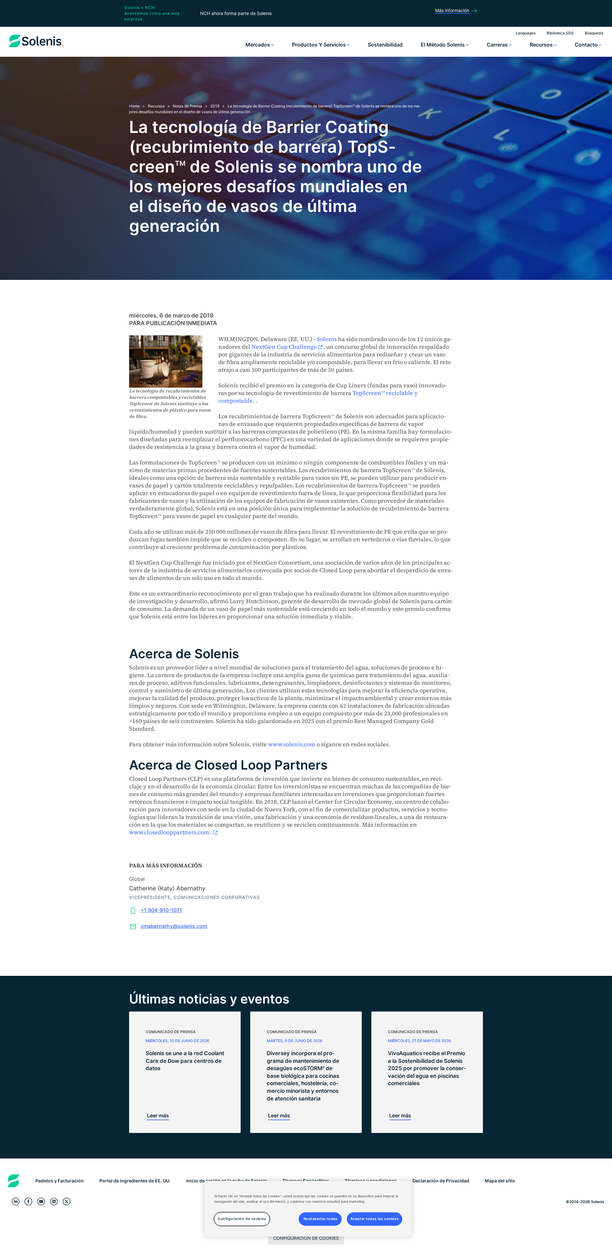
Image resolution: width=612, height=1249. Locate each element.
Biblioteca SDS (560, 33)
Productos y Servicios (319, 44)
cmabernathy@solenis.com (174, 926)
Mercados (258, 44)
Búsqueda (594, 33)
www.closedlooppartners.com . (170, 832)
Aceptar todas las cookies (374, 1218)
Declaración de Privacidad (440, 1180)
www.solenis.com (291, 744)
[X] (66, 1202)
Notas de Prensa (187, 106)
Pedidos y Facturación (59, 1180)
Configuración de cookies (306, 1238)
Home (134, 106)
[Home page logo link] (36, 47)
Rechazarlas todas (320, 1218)
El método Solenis (443, 44)
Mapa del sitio (500, 1180)
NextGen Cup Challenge (284, 347)
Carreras (498, 44)
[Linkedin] (15, 1202)
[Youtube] (41, 1202)
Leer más (158, 1115)
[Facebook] (28, 1202)
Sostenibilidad (385, 44)
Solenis (327, 339)
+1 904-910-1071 (161, 910)
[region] (308, 1209)
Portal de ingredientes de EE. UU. (135, 1180)
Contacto (587, 44)
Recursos (542, 44)
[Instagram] (54, 1202)
